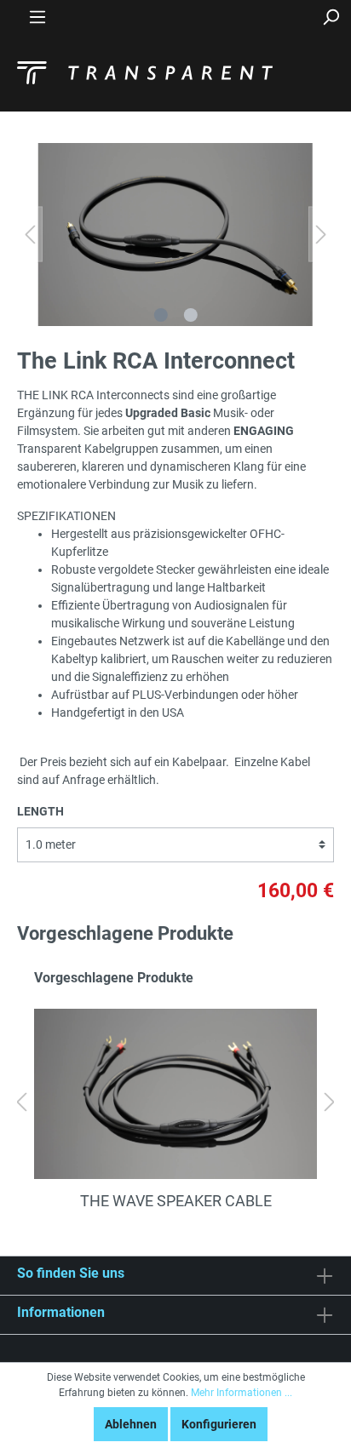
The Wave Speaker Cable (176, 1201)
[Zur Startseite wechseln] (145, 72)
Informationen (61, 1312)
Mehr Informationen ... (241, 1393)
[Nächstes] (321, 234)
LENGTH (40, 811)
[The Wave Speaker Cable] (175, 1094)
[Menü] (37, 17)
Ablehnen (131, 1424)
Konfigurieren (218, 1424)
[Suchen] (330, 17)
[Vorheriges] (30, 234)
